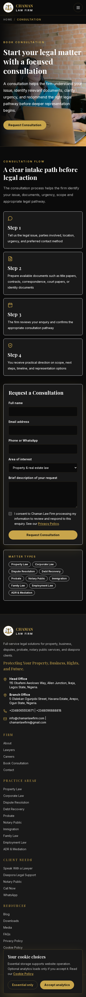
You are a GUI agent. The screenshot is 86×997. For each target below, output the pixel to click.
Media (7, 927)
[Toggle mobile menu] (78, 7)
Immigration (11, 829)
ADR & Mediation (14, 849)
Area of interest (20, 459)
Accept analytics (57, 985)
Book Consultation (15, 763)
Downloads (11, 921)
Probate (8, 815)
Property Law (12, 789)
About (7, 743)
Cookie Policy (23, 974)
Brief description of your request (33, 478)
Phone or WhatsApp (23, 440)
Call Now (9, 888)
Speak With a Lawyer (18, 868)
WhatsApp (10, 895)
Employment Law (14, 842)
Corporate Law (13, 795)
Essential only (22, 985)
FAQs (6, 934)
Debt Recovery (13, 809)
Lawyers (9, 750)
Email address (19, 421)
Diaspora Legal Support (19, 875)
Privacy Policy (48, 523)
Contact (8, 770)
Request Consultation (24, 125)
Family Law (10, 836)
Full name (16, 403)
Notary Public (12, 822)
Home (7, 19)
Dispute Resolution (16, 802)
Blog (6, 914)
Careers (8, 756)
